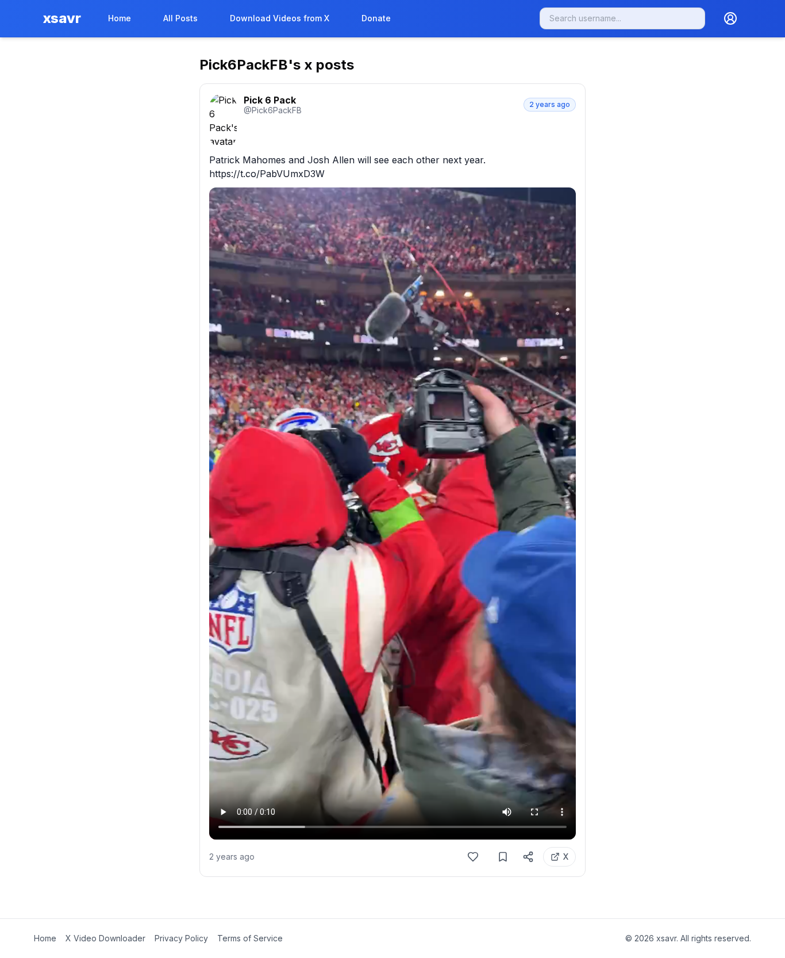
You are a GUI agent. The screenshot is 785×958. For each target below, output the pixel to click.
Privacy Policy (181, 938)
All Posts (180, 18)
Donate (376, 18)
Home (119, 18)
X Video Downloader (105, 938)
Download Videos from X (279, 18)
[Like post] (473, 856)
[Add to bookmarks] (502, 856)
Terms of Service (250, 938)
